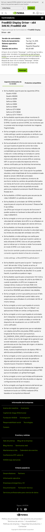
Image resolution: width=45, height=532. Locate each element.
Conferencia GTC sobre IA (13, 455)
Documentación (9, 488)
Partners (21, 473)
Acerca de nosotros (10, 408)
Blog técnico (8, 445)
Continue (31, 8)
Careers (6, 427)
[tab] (12, 83)
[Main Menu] (2, 13)
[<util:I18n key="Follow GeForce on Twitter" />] (21, 509)
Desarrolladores (9, 473)
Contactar (22, 526)
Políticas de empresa (11, 524)
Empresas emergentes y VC (14, 483)
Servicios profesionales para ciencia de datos (20, 492)
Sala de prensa (9, 441)
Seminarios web (21, 445)
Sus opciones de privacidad (31, 519)
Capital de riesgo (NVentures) (14, 413)
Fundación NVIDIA (10, 418)
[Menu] (42, 17)
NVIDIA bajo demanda (11, 460)
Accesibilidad (31, 521)
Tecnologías (28, 422)
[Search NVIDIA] (6, 13)
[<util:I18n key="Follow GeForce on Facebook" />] (17, 509)
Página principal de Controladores (14, 30)
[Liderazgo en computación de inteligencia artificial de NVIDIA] (18, 13)
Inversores (25, 408)
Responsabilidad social (12, 422)
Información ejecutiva (11, 478)
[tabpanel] (22, 241)
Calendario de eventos (29, 450)
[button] (34, 14)
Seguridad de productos (30, 524)
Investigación (25, 418)
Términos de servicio (16, 521)
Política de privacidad (10, 519)
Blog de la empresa (24, 441)
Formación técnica (25, 488)
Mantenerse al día (10, 450)
